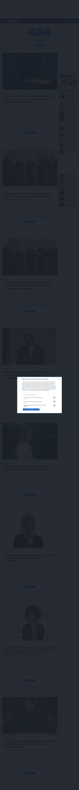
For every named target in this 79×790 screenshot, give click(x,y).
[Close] (59, 379)
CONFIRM (31, 409)
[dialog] (39, 395)
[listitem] (39, 395)
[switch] (53, 397)
